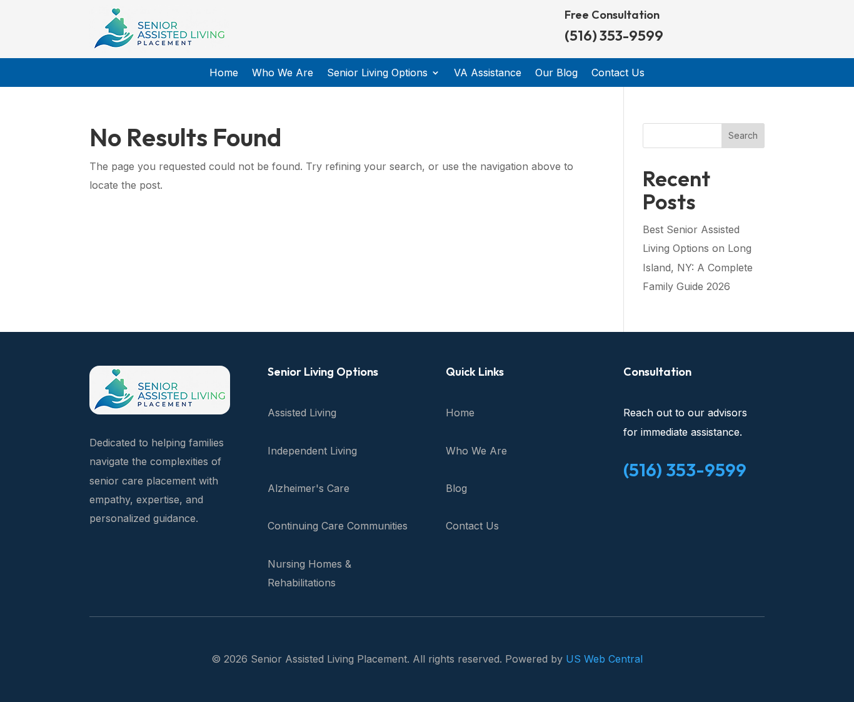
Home (223, 73)
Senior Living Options (377, 73)
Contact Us (618, 73)
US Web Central (604, 659)
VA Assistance (487, 73)
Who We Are (282, 73)
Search (743, 135)
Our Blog (556, 73)
